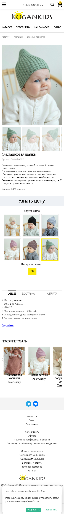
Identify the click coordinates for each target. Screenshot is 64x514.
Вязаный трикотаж (36, 36)
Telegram (28, 404)
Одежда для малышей (32, 458)
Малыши (18, 36)
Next (58, 366)
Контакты (32, 416)
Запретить (51, 509)
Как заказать (42, 27)
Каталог (7, 27)
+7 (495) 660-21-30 (32, 4)
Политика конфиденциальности (32, 439)
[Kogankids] (32, 15)
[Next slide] (56, 85)
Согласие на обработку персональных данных (32, 443)
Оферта (32, 435)
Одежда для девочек (32, 451)
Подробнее (8, 325)
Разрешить (33, 509)
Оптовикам (23, 27)
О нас (57, 27)
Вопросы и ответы (32, 462)
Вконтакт (35, 404)
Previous (5, 366)
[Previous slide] (8, 85)
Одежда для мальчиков (32, 454)
